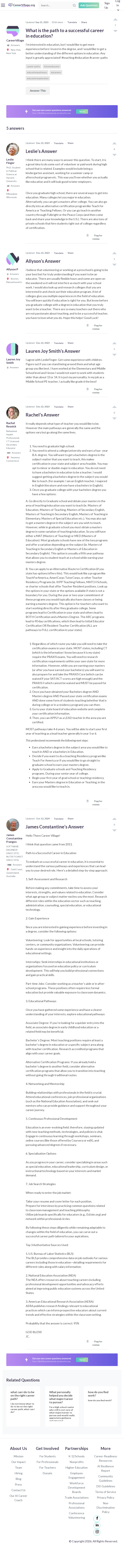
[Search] (74, 5)
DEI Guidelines (105, 1486)
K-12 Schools (76, 1456)
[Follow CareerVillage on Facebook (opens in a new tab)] (96, 1518)
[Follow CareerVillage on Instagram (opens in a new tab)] (96, 1532)
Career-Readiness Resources (105, 1458)
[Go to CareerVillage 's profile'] (13, 31)
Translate (72, 22)
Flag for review (94, 237)
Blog (18, 1479)
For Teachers (47, 1467)
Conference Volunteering (76, 1515)
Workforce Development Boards (76, 1487)
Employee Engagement (76, 1475)
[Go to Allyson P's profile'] (13, 260)
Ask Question (89, 5)
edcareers (56, 72)
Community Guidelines (105, 1478)
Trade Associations (77, 1497)
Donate (47, 1473)
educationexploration (38, 78)
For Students (47, 1456)
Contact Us (18, 1490)
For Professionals (47, 1462)
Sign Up (107, 5)
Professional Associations (77, 1505)
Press (18, 1484)
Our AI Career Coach (18, 1498)
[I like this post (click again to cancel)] (115, 20)
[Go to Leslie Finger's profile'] (13, 150)
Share (84, 22)
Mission (18, 1456)
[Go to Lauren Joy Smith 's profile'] (13, 350)
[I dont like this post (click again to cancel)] (115, 31)
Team (18, 1467)
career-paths (33, 66)
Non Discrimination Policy (105, 1507)
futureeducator (52, 66)
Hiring (18, 1473)
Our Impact (18, 1462)
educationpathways (37, 72)
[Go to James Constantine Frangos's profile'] (13, 825)
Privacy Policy (105, 1497)
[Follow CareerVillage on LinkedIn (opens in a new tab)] (96, 1525)
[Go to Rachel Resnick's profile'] (13, 413)
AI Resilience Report (105, 1468)
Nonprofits (77, 1462)
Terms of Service (105, 1492)
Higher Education (76, 1467)
